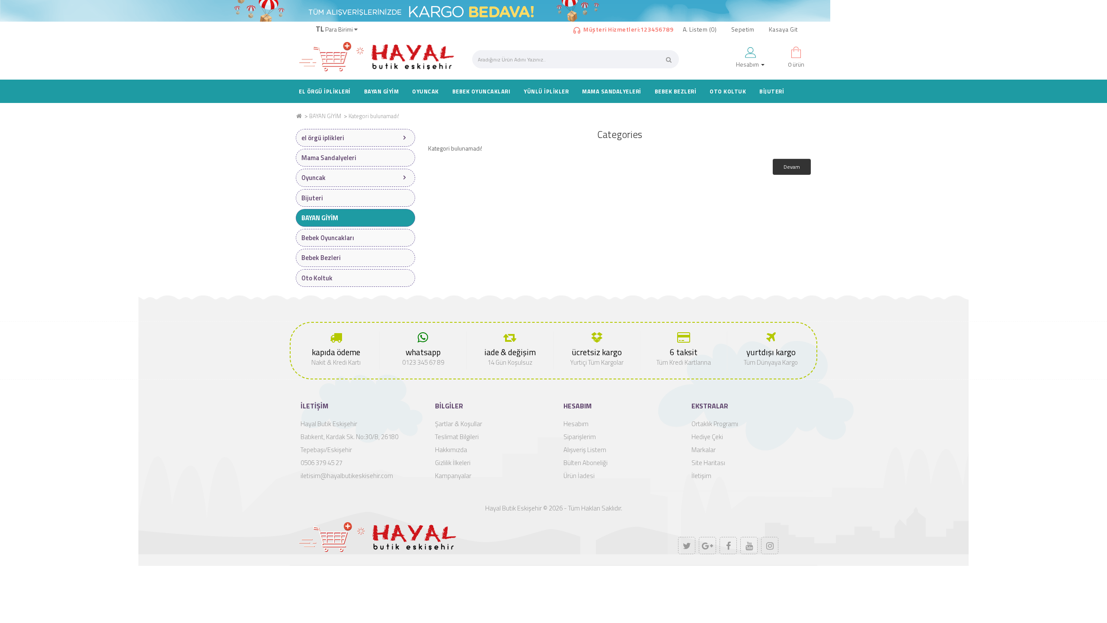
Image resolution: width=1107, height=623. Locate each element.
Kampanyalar (453, 476)
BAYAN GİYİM (381, 91)
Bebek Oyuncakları (481, 91)
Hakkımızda (451, 450)
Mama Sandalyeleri (611, 91)
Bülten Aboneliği (585, 463)
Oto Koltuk (728, 91)
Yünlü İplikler (546, 91)
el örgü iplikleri (325, 91)
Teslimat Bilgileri (457, 437)
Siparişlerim (579, 437)
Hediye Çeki (707, 437)
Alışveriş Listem (584, 450)
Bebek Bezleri (676, 91)
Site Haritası (708, 463)
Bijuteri (771, 91)
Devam (792, 167)
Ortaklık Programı (714, 424)
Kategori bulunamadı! (374, 116)
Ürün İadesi (579, 476)
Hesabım (576, 424)
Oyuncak (425, 91)
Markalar (703, 450)
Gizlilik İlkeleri (452, 463)
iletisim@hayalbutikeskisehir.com (347, 476)
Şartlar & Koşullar (458, 424)
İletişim (701, 476)
